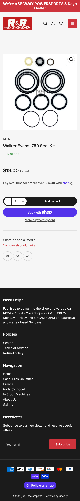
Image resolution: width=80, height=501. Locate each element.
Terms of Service (15, 348)
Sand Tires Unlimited (18, 379)
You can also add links (19, 245)
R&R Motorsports (32, 496)
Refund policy (13, 353)
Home (7, 374)
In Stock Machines (16, 394)
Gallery (8, 405)
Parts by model (14, 389)
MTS (6, 139)
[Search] (45, 23)
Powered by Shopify (56, 496)
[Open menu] (72, 23)
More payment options (40, 220)
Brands (8, 384)
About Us (9, 399)
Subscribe (63, 444)
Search (8, 343)
